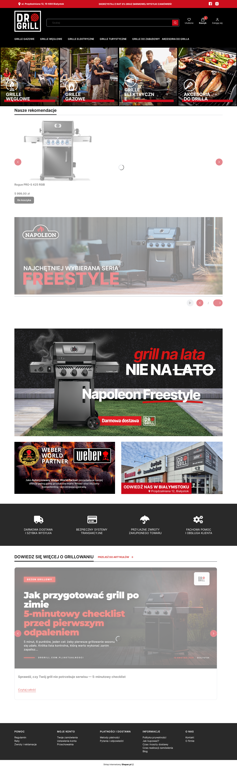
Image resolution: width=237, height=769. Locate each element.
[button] (175, 23)
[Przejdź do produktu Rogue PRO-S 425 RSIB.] (57, 151)
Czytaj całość (27, 689)
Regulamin (20, 737)
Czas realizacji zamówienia (158, 747)
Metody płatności (110, 737)
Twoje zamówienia (67, 737)
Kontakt (189, 737)
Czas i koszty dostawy (155, 744)
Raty (17, 740)
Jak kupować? (151, 740)
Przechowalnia (65, 744)
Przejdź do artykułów (113, 557)
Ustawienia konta (67, 740)
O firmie (189, 740)
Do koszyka (24, 200)
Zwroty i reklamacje (25, 744)
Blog (145, 751)
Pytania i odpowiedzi (112, 740)
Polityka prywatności (154, 737)
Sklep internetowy (117, 764)
